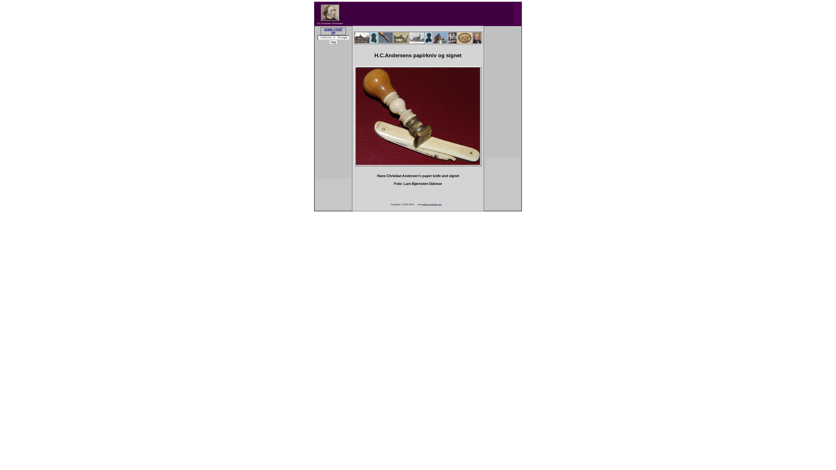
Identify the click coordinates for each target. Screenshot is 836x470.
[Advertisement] (429, 14)
